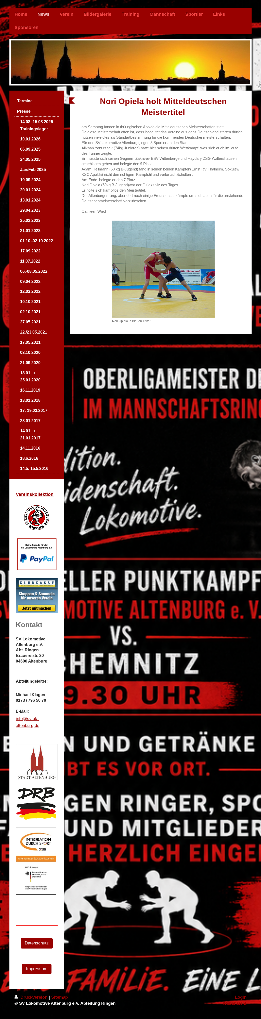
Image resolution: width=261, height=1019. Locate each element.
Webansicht (234, 1003)
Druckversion (34, 997)
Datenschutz (37, 943)
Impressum (36, 968)
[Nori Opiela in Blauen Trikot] (163, 269)
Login (240, 997)
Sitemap (59, 997)
